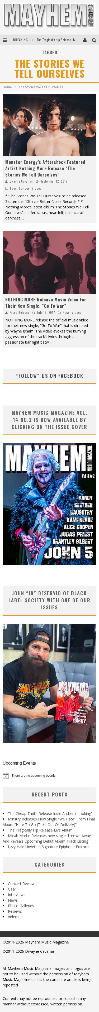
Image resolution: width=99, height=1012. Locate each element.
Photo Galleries (21, 905)
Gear (12, 889)
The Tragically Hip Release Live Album (61, 39)
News (13, 188)
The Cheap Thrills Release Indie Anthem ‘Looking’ (50, 813)
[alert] (49, 776)
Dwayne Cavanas (21, 181)
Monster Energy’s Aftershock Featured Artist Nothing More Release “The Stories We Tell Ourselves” (45, 168)
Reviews (24, 188)
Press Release (20, 312)
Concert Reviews (22, 883)
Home (7, 87)
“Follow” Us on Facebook (49, 375)
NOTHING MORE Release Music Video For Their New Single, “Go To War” (45, 302)
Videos (36, 188)
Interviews (16, 894)
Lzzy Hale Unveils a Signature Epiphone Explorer (49, 846)
